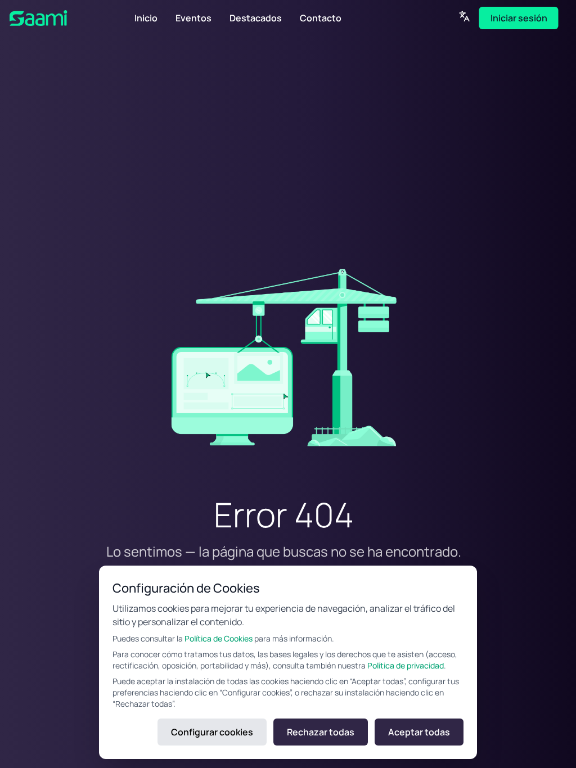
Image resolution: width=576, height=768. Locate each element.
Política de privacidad (405, 665)
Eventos (194, 18)
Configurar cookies (212, 732)
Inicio (146, 18)
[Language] (464, 16)
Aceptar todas (419, 732)
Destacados (256, 18)
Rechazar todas (320, 732)
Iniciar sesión (518, 18)
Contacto (320, 18)
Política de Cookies (218, 638)
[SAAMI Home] (55, 18)
